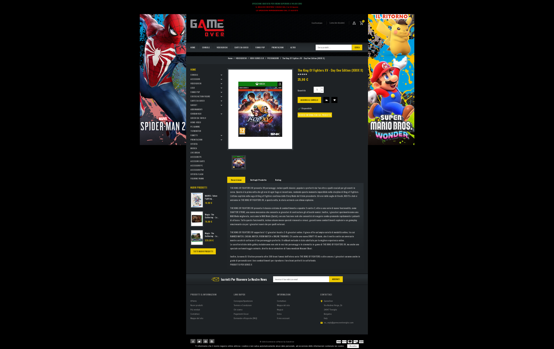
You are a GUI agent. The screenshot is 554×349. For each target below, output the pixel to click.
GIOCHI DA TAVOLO (198, 117)
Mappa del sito (196, 318)
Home (193, 69)
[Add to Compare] (326, 100)
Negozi (280, 310)
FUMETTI (194, 135)
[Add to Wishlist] (334, 100)
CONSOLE (206, 47)
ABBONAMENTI (196, 109)
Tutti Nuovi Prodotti (203, 251)
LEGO (192, 87)
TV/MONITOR (195, 130)
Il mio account (283, 318)
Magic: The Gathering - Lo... (212, 216)
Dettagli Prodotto (258, 179)
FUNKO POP (260, 47)
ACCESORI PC (196, 156)
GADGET (193, 104)
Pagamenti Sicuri (241, 314)
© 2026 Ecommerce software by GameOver (277, 342)
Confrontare (317, 23)
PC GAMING (195, 126)
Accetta (353, 346)
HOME (192, 47)
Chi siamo (238, 310)
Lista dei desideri (337, 23)
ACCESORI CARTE (197, 161)
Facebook (192, 341)
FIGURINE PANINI (197, 178)
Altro (293, 47)
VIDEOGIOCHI (222, 47)
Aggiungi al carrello (309, 100)
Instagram (211, 341)
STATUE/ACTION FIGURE (200, 96)
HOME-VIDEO (195, 122)
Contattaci (195, 314)
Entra (279, 314)
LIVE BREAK (195, 152)
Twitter (199, 341)
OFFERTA (194, 143)
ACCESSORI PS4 (197, 169)
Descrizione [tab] (236, 179)
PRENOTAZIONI (277, 47)
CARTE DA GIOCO (241, 47)
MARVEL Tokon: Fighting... (211, 197)
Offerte (193, 301)
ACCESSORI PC (196, 165)
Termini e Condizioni (243, 305)
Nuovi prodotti (196, 305)
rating (278, 179)
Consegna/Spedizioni (243, 301)
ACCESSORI (195, 79)
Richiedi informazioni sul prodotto (314, 114)
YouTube (205, 341)
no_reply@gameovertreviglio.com (339, 322)
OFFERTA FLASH (196, 174)
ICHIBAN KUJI (195, 113)
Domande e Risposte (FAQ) (245, 318)
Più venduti (195, 310)
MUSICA (193, 148)
